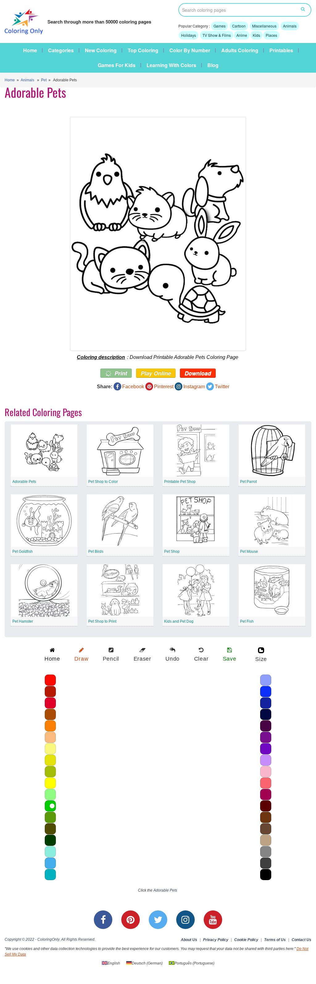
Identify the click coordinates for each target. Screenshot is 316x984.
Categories (61, 50)
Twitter (222, 386)
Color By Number (189, 50)
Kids (256, 35)
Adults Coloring (239, 50)
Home (30, 50)
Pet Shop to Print (102, 621)
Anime (241, 35)
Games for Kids (116, 65)
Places (271, 35)
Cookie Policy (246, 940)
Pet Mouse (249, 551)
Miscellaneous (264, 25)
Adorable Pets (24, 481)
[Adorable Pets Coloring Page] (158, 234)
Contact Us (301, 940)
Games (220, 25)
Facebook (133, 386)
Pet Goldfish (22, 551)
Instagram (194, 386)
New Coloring (101, 50)
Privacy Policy (215, 940)
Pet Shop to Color (103, 481)
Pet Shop (172, 551)
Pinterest (163, 386)
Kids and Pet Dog (178, 621)
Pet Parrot (248, 481)
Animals (290, 25)
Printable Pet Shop (180, 481)
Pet (44, 80)
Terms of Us (275, 940)
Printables (281, 50)
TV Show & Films (216, 35)
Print (120, 373)
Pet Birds (95, 551)
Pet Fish (247, 621)
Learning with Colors (171, 65)
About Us (189, 940)
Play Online (156, 373)
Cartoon (239, 25)
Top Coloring (143, 50)
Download (198, 373)
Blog (212, 65)
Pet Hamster (22, 621)
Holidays (188, 35)
